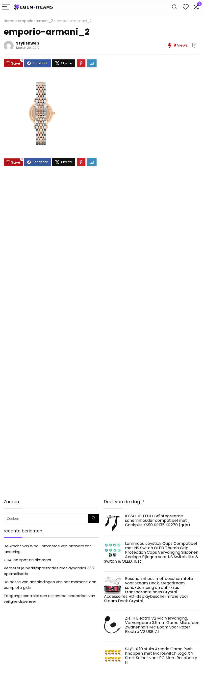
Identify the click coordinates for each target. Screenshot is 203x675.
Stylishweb (27, 43)
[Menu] (6, 7)
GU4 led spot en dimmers (27, 559)
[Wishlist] (186, 7)
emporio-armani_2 (35, 20)
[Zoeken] (93, 518)
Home (9, 20)
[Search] (174, 7)
